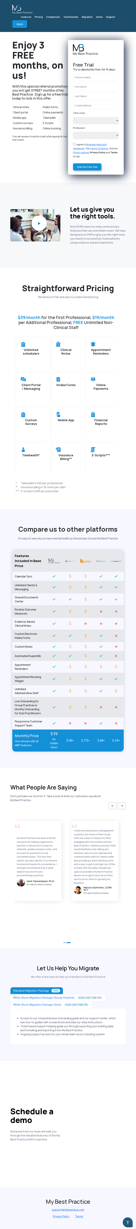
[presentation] (113, 806)
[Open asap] (128, 1222)
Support (110, 16)
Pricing (39, 16)
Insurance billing (22, 128)
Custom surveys (23, 123)
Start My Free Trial (87, 166)
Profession (79, 128)
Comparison (53, 16)
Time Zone (79, 113)
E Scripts (48, 123)
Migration (87, 16)
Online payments (53, 112)
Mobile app (19, 118)
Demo (99, 16)
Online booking (52, 128)
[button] (65, 942)
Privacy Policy (61, 1216)
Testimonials (70, 16)
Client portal (20, 112)
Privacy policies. (81, 152)
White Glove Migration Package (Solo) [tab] (50, 1004)
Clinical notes (21, 107)
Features (26, 16)
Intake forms (50, 107)
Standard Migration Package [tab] (36, 990)
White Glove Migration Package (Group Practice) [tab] (57, 997)
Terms (79, 1216)
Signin (19, 24)
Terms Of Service (99, 148)
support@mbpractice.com (68, 1210)
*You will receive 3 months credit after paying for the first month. (39, 138)
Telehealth (49, 118)
